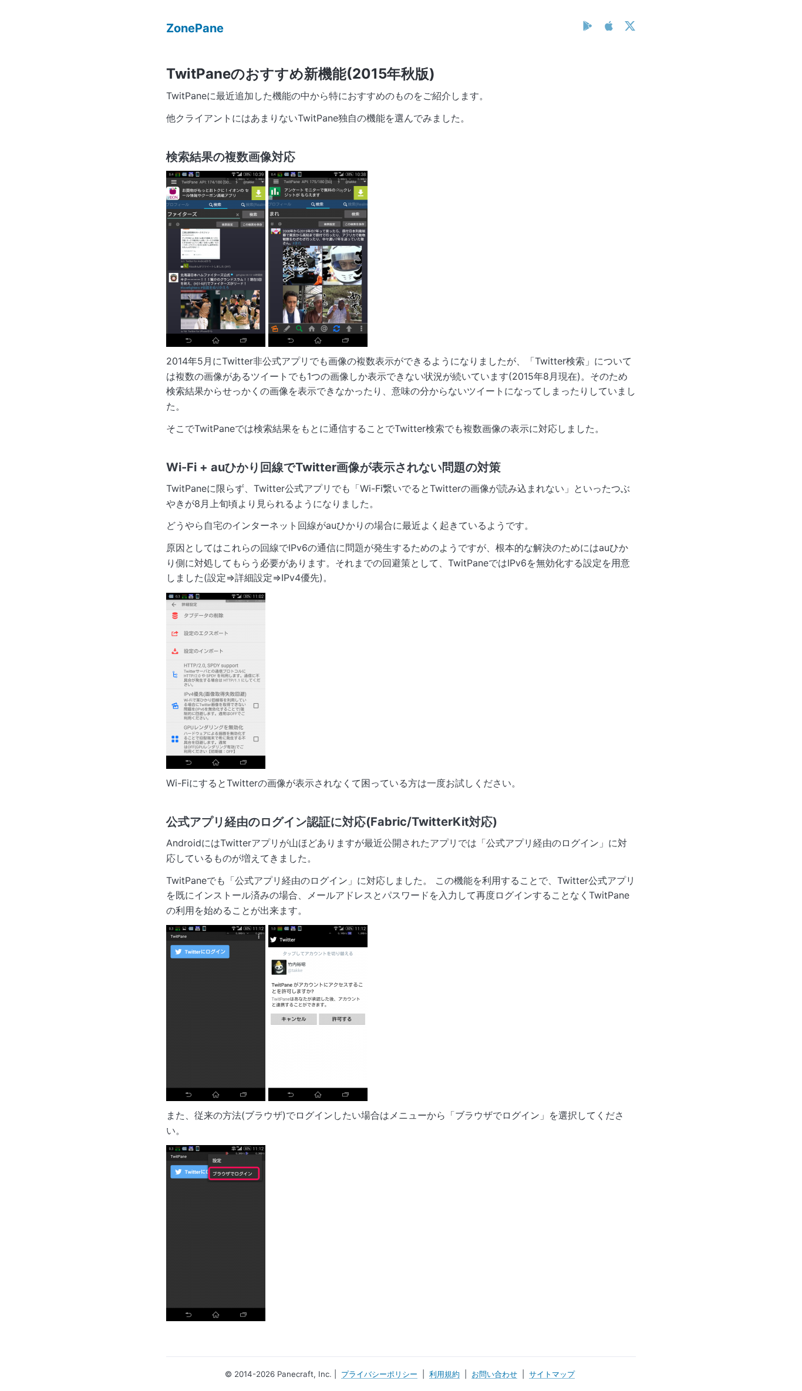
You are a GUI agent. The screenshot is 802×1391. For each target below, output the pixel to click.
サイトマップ (552, 1374)
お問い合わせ (494, 1374)
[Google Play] (587, 25)
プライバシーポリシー (379, 1374)
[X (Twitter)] (630, 25)
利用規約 (444, 1374)
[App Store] (608, 25)
